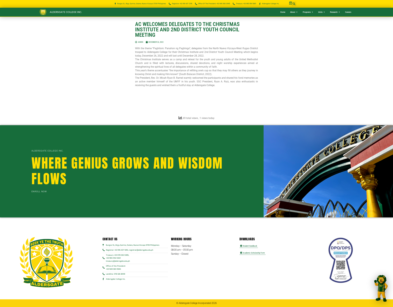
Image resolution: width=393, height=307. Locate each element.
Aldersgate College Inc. (66, 12)
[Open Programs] (312, 12)
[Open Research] (339, 12)
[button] (294, 4)
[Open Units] (324, 12)
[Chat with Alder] (380, 288)
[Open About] (297, 12)
